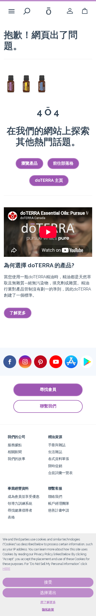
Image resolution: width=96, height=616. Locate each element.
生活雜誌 (55, 452)
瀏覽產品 (29, 163)
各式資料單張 (58, 458)
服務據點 (15, 445)
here (6, 569)
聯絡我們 (55, 496)
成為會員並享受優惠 (23, 496)
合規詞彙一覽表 (60, 472)
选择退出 (48, 592)
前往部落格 (63, 163)
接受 (48, 582)
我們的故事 (16, 458)
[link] (70, 11)
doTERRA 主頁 (49, 180)
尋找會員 (48, 389)
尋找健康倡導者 (20, 510)
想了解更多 (48, 602)
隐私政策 (48, 609)
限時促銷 (55, 466)
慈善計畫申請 (58, 510)
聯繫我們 (48, 406)
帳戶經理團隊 (58, 503)
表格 (11, 517)
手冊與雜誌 (57, 445)
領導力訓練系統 (20, 503)
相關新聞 (15, 452)
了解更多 (17, 312)
